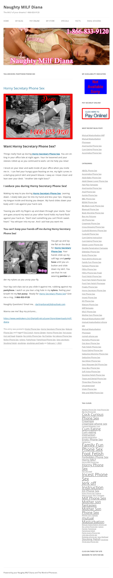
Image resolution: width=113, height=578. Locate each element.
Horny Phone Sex (54, 332)
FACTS (78, 21)
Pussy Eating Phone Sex (92, 350)
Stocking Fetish (10, 343)
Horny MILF (89, 460)
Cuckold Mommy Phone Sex (94, 230)
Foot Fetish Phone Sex (92, 276)
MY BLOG (19, 21)
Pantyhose (31, 339)
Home (6, 21)
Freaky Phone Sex (90, 287)
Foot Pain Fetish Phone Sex (94, 279)
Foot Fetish (93, 454)
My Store (50, 21)
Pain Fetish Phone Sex (91, 346)
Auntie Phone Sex (89, 195)
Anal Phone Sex (88, 191)
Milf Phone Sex (94, 498)
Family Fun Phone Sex (91, 262)
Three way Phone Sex (90, 542)
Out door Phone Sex (91, 343)
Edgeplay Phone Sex (91, 251)
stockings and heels (35, 343)
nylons (22, 339)
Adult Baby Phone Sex (91, 177)
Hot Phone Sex (88, 294)
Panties (85, 529)
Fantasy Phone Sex (90, 265)
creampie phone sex (94, 424)
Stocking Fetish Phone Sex (93, 375)
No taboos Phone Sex (62, 336)
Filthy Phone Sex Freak (92, 272)
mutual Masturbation (93, 520)
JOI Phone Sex (88, 301)
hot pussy (67, 332)
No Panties (47, 336)
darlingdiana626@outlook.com (50, 304)
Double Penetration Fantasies (95, 248)
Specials (65, 21)
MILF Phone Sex (89, 311)
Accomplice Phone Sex (92, 153)
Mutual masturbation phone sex (94, 525)
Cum (98, 426)
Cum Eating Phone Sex (92, 149)
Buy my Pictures (89, 216)
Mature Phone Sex (90, 304)
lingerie (19, 336)
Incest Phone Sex (89, 297)
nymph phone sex (90, 336)
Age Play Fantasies (90, 184)
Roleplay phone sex (89, 537)
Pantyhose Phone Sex (46, 339)
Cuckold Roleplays (89, 426)
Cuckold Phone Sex (90, 234)
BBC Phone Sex (88, 198)
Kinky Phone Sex (88, 493)
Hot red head (9, 336)
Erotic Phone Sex (32, 329)
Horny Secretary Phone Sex (24, 88)
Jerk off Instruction (92, 485)
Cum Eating (91, 428)
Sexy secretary (62, 339)
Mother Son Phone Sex (92, 315)
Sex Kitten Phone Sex (91, 361)
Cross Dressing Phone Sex (93, 227)
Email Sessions (94, 21)
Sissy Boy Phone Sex (91, 368)
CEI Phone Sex (88, 220)
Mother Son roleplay (90, 515)
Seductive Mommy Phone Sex (95, 354)
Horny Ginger (40, 332)
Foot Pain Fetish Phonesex (93, 283)
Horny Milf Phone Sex (90, 462)
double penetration (89, 437)
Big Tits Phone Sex (89, 412)
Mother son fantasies (91, 503)
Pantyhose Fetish (88, 531)
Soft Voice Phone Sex (91, 371)
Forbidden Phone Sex (95, 457)
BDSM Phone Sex (89, 202)
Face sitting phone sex (91, 258)
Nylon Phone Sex (11, 339)
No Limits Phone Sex (32, 336)
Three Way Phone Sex (91, 382)
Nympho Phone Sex (90, 339)
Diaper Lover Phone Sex (92, 244)
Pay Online (35, 21)
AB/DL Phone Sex (89, 170)
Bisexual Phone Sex (90, 209)
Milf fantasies (87, 308)
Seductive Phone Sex (91, 357)
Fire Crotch (28, 332)
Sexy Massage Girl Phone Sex (94, 364)
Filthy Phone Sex (89, 269)
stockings (22, 343)
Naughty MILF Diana (23, 7)
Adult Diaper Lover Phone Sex (95, 181)
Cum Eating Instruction (92, 237)
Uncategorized (88, 385)
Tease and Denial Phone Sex (94, 378)
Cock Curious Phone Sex (92, 416)
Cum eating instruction (89, 433)
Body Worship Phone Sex (93, 213)
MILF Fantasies (98, 495)
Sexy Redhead (103, 537)
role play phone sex (89, 535)
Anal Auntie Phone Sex (92, 146)
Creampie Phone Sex (91, 223)
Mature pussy (87, 495)
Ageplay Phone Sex (89, 410)
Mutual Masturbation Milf (93, 135)
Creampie (88, 421)
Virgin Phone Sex (89, 389)
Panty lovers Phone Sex (91, 533)
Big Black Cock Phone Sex (93, 205)
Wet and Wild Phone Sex (92, 392)
